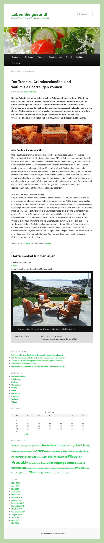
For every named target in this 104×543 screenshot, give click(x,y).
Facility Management (25, 452)
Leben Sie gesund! (29, 14)
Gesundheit (16, 57)
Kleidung (39, 457)
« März (26, 434)
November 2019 (17, 506)
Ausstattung (60, 339)
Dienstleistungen (55, 57)
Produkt (18, 462)
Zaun (45, 472)
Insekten (15, 456)
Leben (45, 456)
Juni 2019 (15, 520)
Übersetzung (53, 473)
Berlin (35, 446)
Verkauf (86, 468)
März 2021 (15, 483)
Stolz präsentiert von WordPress (52, 533)
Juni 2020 (15, 486)
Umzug (79, 467)
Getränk (60, 451)
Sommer (15, 467)
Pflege (73, 456)
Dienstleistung (52, 445)
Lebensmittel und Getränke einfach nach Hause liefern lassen (37, 355)
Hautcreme (74, 451)
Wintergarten (24, 473)
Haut (66, 451)
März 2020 (15, 494)
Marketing (16, 63)
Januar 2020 (16, 500)
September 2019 (18, 511)
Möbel (48, 243)
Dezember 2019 (17, 503)
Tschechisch (70, 468)
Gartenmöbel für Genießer (33, 255)
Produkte (41, 57)
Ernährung (29, 57)
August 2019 (16, 514)
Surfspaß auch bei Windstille (23, 363)
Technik (69, 57)
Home (27, 243)
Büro (38, 446)
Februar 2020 (16, 497)
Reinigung (57, 462)
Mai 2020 (15, 489)
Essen (14, 451)
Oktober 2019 (16, 508)
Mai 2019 (15, 523)
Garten (14, 265)
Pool (80, 456)
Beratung (29, 446)
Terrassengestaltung (42, 468)
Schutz (69, 462)
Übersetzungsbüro (64, 473)
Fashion (79, 57)
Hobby (14, 387)
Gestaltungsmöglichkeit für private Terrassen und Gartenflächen (38, 366)
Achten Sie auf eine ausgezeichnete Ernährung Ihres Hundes (36, 360)
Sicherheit (79, 462)
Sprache (29, 468)
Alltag (14, 445)
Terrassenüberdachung (58, 468)
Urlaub (14, 402)
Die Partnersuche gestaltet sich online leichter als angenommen (38, 357)
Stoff (33, 468)
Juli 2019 (15, 517)
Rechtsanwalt (43, 462)
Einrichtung (83, 445)
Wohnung (36, 472)
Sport (23, 467)
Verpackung (15, 473)
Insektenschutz (28, 456)
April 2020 (15, 491)
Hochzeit (84, 451)
